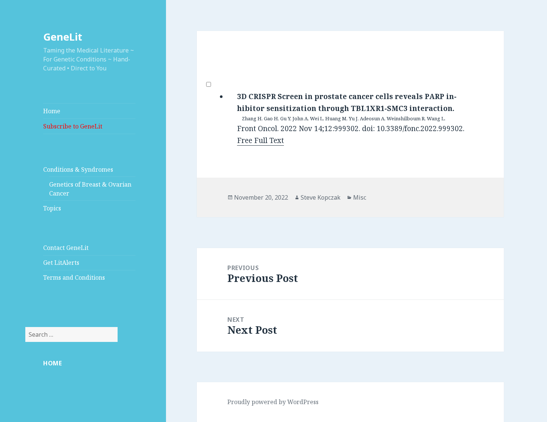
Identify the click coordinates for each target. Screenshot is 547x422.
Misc (359, 197)
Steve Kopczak (320, 197)
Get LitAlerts (61, 262)
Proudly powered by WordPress (273, 402)
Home (51, 111)
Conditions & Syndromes (78, 169)
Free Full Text (260, 140)
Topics (52, 208)
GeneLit (62, 37)
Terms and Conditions (74, 277)
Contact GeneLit (66, 248)
